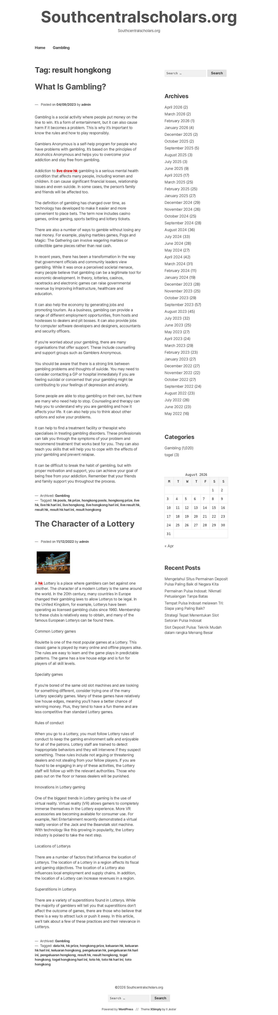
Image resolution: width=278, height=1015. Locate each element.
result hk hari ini (62, 510)
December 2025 (178, 134)
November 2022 (178, 372)
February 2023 (177, 352)
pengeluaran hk (94, 950)
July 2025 (173, 161)
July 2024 (173, 236)
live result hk (130, 505)
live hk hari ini (50, 505)
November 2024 (179, 209)
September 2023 (179, 304)
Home (40, 47)
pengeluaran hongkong (58, 955)
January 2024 (176, 277)
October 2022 (176, 379)
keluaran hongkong (66, 950)
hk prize (74, 500)
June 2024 (174, 243)
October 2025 (176, 141)
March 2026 (175, 114)
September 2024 (179, 223)
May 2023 (173, 332)
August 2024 (176, 230)
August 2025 (176, 155)
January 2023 (176, 359)
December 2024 (178, 202)
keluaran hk (114, 946)
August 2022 (176, 393)
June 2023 (174, 325)
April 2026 (173, 107)
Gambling (61, 47)
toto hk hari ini (112, 959)
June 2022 (174, 407)
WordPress (125, 1009)
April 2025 (173, 175)
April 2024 (173, 257)
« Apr (169, 546)
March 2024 (175, 264)
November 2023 (179, 291)
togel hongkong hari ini (69, 959)
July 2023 (173, 318)
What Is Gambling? (70, 86)
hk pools (59, 500)
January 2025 (176, 195)
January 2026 (176, 127)
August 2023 (176, 311)
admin (86, 104)
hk (40, 583)
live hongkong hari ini (102, 505)
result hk (41, 510)
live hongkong (73, 505)
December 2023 (178, 284)
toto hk (94, 959)
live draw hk (67, 171)
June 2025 (174, 168)
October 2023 (176, 298)
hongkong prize (120, 500)
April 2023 (173, 338)
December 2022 (178, 366)
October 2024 (176, 216)
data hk (58, 946)
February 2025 (177, 189)
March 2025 (175, 182)
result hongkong (88, 510)
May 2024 (173, 250)
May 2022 (173, 413)
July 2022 (173, 400)
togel (169, 455)
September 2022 (179, 386)
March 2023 (175, 345)
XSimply (156, 1009)
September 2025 (179, 148)
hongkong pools (94, 500)
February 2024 (177, 270)
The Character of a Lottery (84, 523)
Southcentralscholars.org (139, 16)
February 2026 (177, 121)
